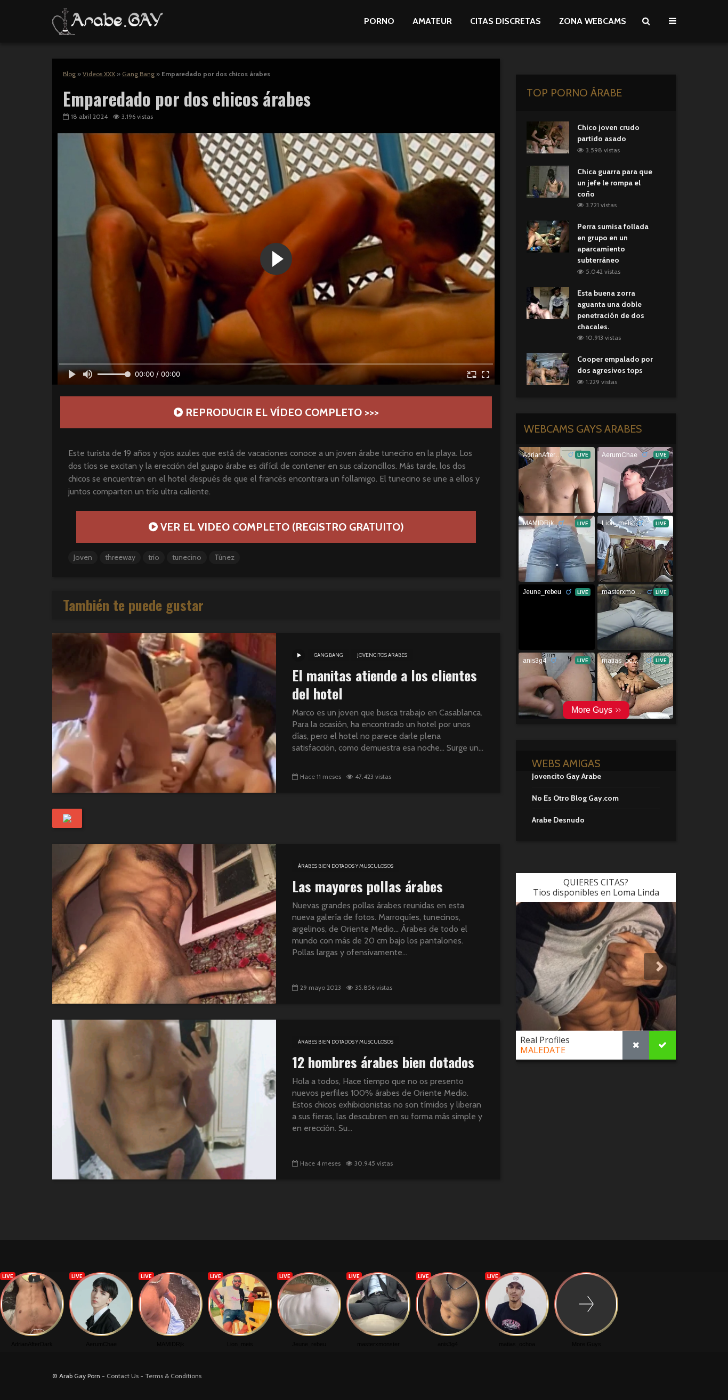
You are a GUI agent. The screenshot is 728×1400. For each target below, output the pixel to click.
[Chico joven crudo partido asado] (548, 136)
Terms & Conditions (173, 1376)
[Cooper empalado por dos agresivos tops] (548, 368)
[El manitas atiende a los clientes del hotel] (164, 712)
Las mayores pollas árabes (367, 886)
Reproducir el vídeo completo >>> (281, 412)
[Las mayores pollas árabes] (164, 923)
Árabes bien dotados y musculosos (345, 865)
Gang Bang (138, 74)
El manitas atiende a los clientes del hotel (384, 684)
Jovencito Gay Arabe (566, 776)
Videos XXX (99, 74)
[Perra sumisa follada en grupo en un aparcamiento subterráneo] (548, 236)
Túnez (224, 557)
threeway (120, 557)
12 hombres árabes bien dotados (383, 1062)
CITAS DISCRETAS (505, 21)
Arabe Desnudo (558, 820)
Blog (69, 74)
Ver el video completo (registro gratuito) (281, 526)
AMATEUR (432, 21)
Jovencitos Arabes (382, 655)
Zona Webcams (592, 21)
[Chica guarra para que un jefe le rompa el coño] (548, 180)
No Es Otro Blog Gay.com (575, 798)
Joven (83, 557)
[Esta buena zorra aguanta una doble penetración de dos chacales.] (548, 302)
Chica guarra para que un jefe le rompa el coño (614, 183)
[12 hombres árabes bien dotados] (164, 1099)
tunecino (186, 557)
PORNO (379, 21)
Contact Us (123, 1376)
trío (153, 557)
